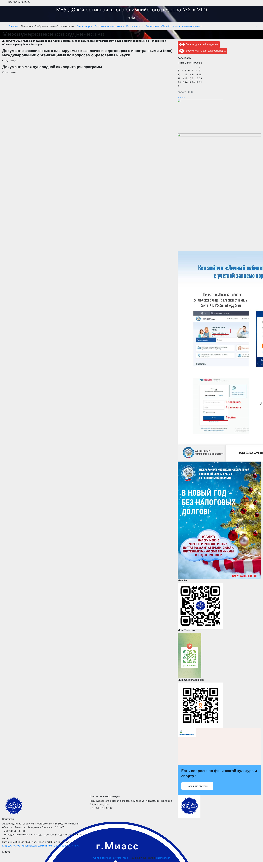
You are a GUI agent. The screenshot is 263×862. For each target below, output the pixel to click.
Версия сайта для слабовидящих (205, 50)
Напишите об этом (197, 786)
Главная (14, 26)
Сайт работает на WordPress (110, 857)
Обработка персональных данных (181, 26)
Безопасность (134, 26)
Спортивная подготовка (109, 26)
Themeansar (163, 857)
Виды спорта (84, 26)
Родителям (152, 26)
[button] (6, 26)
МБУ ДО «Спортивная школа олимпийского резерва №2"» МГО (131, 10)
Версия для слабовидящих (201, 44)
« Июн (181, 97)
